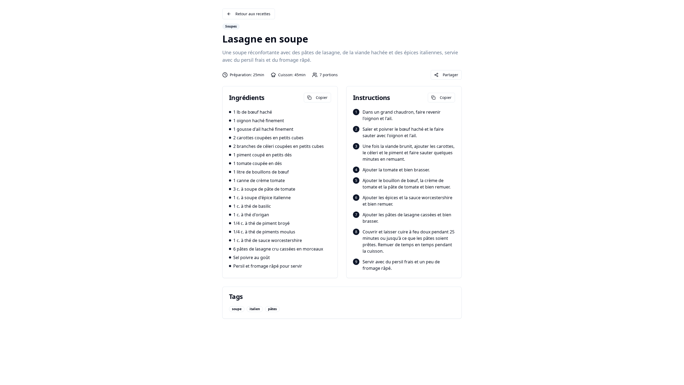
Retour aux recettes (252, 13)
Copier (322, 97)
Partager (450, 74)
